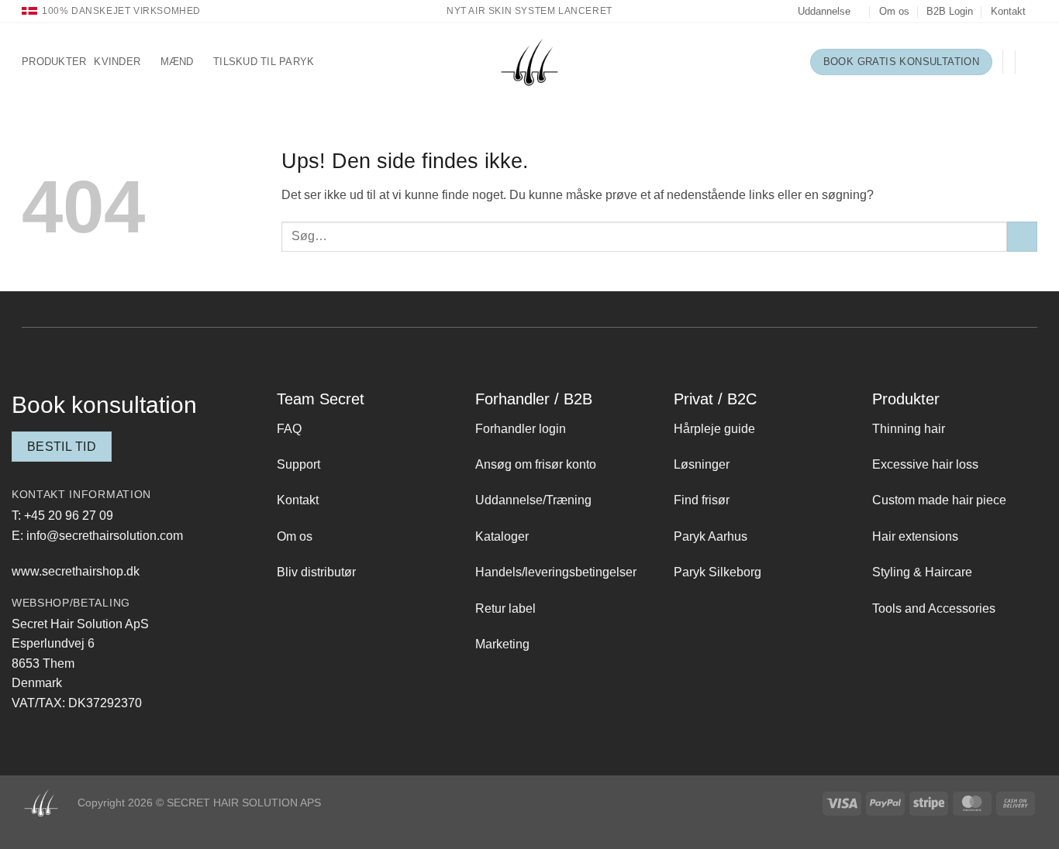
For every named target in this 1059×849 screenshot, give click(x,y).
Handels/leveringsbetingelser (555, 572)
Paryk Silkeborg (717, 572)
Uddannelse (824, 11)
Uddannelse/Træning (533, 500)
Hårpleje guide (714, 428)
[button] (1031, 62)
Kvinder (117, 61)
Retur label (505, 608)
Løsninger (702, 464)
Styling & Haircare (922, 572)
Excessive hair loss (925, 464)
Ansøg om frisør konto (535, 464)
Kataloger (502, 536)
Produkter (54, 61)
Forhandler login (520, 428)
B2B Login (949, 11)
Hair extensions (915, 536)
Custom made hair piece (939, 500)
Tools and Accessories (933, 608)
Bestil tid (62, 446)
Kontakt (1008, 11)
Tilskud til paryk (263, 61)
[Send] (1022, 237)
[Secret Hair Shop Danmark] (529, 62)
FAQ (289, 428)
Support (298, 464)
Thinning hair (908, 428)
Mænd (177, 61)
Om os (894, 11)
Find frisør (702, 500)
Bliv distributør (316, 572)
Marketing (502, 644)
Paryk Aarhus (710, 536)
